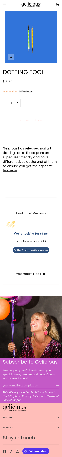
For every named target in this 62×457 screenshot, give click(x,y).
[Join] (54, 385)
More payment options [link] (17, 141)
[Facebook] (4, 451)
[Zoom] (31, 37)
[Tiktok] (10, 451)
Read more (10, 170)
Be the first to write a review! (31, 250)
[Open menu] (8, 4)
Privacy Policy (31, 396)
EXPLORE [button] (8, 417)
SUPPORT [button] (8, 427)
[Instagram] (17, 451)
